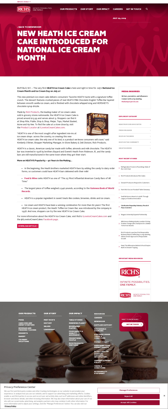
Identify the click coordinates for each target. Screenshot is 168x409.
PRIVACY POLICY (101, 342)
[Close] (164, 395)
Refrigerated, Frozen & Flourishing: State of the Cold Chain (135, 168)
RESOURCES (99, 314)
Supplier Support (103, 325)
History (48, 323)
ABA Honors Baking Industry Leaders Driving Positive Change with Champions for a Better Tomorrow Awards (136, 223)
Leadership (49, 329)
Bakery (22, 336)
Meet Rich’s (49, 320)
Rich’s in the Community (129, 142)
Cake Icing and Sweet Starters (27, 324)
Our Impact (102, 9)
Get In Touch (132, 324)
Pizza (21, 320)
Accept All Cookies (129, 403)
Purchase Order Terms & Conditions (102, 336)
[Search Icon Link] (146, 9)
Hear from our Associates (130, 124)
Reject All (128, 396)
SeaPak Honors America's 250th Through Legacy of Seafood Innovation (134, 197)
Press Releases (125, 130)
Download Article (27, 226)
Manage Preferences (128, 390)
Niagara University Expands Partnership (134, 214)
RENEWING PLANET (77, 323)
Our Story (86, 9)
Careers (98, 318)
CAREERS (118, 9)
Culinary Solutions (24, 340)
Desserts (23, 333)
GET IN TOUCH (133, 9)
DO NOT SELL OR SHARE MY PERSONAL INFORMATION (101, 354)
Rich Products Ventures (76, 344)
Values (47, 326)
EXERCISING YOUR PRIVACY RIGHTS (102, 346)
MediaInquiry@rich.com (130, 102)
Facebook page (50, 220)
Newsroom (99, 321)
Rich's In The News (126, 136)
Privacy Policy (10, 406)
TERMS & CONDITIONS (99, 367)
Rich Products (32, 112)
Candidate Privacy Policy (103, 361)
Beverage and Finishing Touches (27, 329)
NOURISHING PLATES (74, 327)
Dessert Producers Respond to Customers (135, 183)
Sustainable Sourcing (100, 330)
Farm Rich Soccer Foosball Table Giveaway (135, 189)
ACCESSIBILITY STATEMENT (100, 372)
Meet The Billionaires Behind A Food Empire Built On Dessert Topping (135, 246)
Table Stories (76, 320)
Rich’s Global (24, 2)
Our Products (68, 9)
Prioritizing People (75, 339)
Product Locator (29, 128)
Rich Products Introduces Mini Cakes (133, 176)
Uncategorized (125, 148)
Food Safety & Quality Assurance (76, 333)
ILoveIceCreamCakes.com (52, 128)
